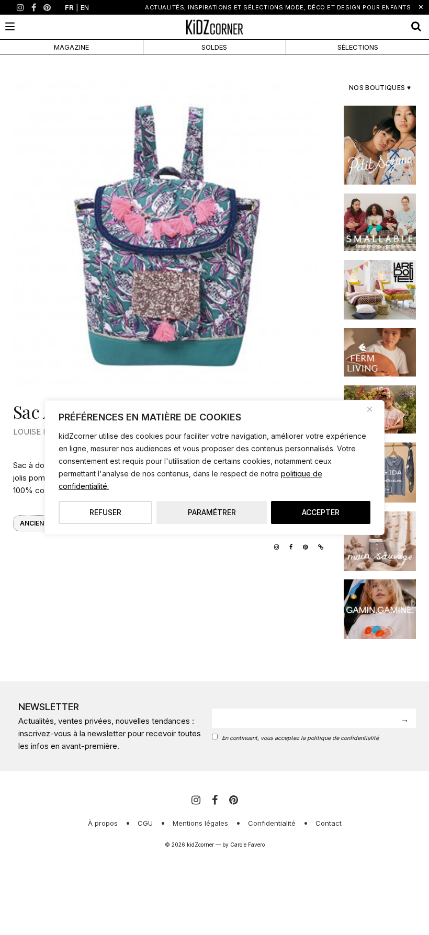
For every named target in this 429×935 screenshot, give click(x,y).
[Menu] (10, 26)
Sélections (357, 47)
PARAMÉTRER (212, 512)
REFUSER (105, 512)
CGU (145, 823)
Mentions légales (200, 823)
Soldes (214, 47)
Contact (328, 823)
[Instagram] (20, 7)
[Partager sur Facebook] (288, 546)
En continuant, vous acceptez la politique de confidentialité (300, 738)
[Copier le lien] (318, 546)
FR (69, 7)
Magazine (71, 47)
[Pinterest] (47, 7)
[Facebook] (34, 7)
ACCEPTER (321, 512)
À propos (103, 823)
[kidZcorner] (215, 27)
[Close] (373, 409)
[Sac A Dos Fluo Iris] (168, 233)
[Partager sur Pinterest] (303, 546)
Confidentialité (272, 823)
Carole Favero (247, 844)
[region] (214, 467)
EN (85, 7)
